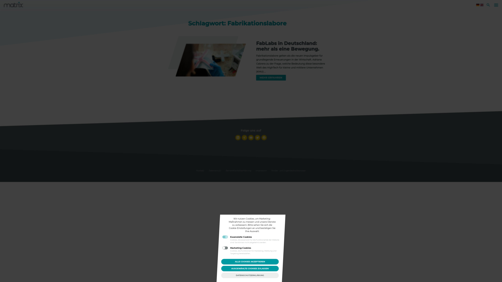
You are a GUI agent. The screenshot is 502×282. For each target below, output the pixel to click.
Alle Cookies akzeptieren (250, 261)
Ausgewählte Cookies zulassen (250, 268)
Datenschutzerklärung (250, 275)
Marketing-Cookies (240, 248)
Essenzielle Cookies (241, 237)
